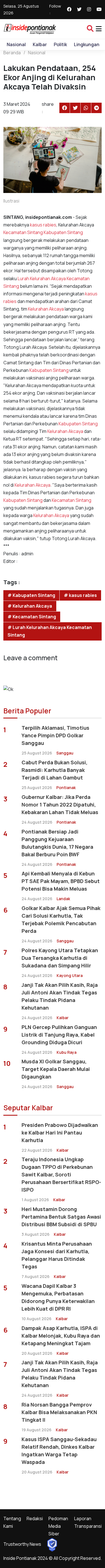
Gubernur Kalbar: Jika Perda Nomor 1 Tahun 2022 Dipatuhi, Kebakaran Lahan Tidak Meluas (60, 805)
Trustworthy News (22, 1544)
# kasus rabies (80, 595)
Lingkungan (86, 44)
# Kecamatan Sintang (32, 617)
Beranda (12, 53)
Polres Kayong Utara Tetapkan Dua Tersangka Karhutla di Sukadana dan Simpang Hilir (60, 958)
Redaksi (35, 1518)
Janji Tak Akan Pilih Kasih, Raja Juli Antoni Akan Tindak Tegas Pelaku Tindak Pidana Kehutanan (60, 996)
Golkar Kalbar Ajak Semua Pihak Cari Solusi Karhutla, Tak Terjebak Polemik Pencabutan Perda (61, 919)
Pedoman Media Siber (58, 1526)
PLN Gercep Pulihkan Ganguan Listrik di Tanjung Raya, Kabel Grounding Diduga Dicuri (59, 1035)
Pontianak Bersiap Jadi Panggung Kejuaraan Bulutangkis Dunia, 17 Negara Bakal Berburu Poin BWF (57, 843)
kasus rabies (42, 225)
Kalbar (40, 44)
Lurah (23, 278)
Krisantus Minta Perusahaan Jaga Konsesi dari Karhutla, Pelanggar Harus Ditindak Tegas (57, 1255)
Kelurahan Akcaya (47, 278)
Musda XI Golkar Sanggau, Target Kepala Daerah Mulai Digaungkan (56, 1069)
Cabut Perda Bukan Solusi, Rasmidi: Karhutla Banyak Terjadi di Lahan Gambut (54, 770)
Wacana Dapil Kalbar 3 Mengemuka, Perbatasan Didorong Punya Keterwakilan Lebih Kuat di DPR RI (58, 1297)
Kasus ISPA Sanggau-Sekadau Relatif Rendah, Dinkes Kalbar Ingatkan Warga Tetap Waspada (59, 1450)
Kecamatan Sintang (23, 232)
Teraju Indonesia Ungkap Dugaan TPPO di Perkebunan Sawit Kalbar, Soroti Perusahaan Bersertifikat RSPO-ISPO (61, 1174)
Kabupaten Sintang (63, 232)
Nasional (16, 44)
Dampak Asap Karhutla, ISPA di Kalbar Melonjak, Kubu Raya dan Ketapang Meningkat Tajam (61, 1336)
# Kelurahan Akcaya (30, 606)
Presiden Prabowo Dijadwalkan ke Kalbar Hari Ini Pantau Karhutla (60, 1133)
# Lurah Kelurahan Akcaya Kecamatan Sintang (50, 631)
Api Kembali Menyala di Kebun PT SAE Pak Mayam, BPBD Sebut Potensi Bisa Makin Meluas (61, 881)
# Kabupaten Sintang (31, 595)
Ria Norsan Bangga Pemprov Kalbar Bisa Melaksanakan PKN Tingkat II (59, 1412)
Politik (60, 44)
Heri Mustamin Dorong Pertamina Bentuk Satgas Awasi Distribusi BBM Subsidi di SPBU (61, 1217)
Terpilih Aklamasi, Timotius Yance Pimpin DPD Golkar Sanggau (55, 735)
